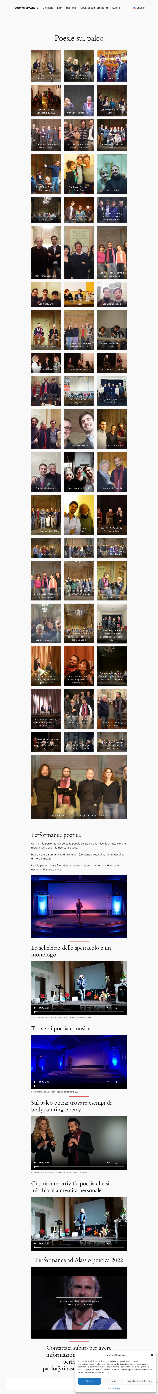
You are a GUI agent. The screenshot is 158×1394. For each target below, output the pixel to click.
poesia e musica (72, 1028)
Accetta (89, 1381)
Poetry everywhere (25, 7)
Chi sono (48, 7)
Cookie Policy (114, 1388)
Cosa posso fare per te (94, 7)
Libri (59, 7)
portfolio (71, 7)
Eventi (116, 7)
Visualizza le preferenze (140, 1381)
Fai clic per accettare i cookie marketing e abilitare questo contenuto (79, 1303)
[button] (151, 1354)
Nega (113, 1381)
